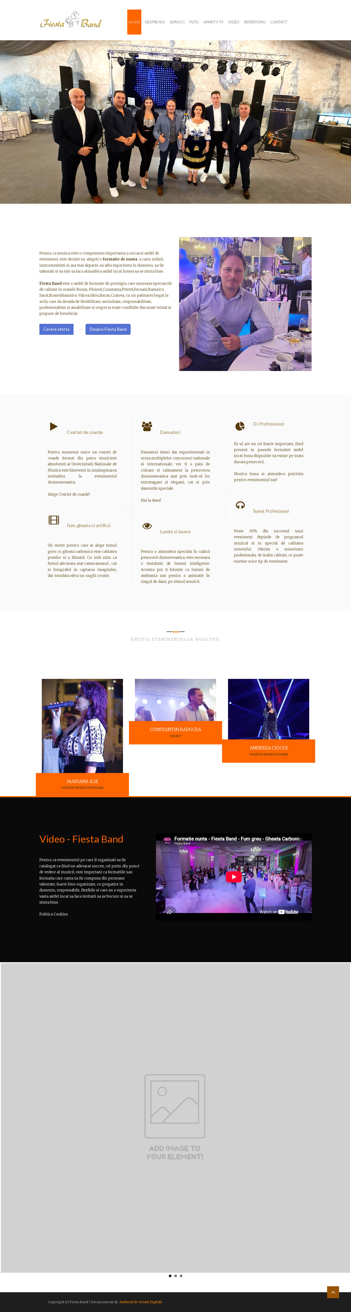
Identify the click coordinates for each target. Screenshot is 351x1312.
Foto (194, 22)
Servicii (177, 22)
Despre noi (155, 22)
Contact (278, 22)
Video (233, 22)
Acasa (134, 22)
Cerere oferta (56, 329)
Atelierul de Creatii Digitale (140, 1302)
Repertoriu (255, 22)
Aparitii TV (213, 22)
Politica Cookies (53, 914)
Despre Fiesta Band (108, 329)
